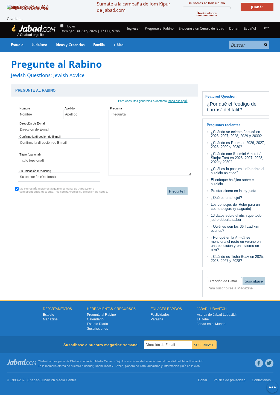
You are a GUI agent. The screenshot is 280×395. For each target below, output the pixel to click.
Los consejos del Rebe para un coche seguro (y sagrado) (235, 206)
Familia (99, 45)
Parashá (157, 319)
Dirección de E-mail (32, 123)
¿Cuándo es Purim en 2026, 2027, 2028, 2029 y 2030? (238, 145)
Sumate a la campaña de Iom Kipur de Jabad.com (133, 7)
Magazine (50, 319)
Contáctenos (261, 380)
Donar (234, 28)
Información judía (175, 366)
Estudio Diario (97, 324)
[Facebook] (259, 363)
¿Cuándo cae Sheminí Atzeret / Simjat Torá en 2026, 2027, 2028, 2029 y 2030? (237, 158)
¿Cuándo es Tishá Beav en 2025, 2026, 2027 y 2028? (237, 259)
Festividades (160, 315)
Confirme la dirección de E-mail (39, 136)
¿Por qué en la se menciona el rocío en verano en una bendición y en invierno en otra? (236, 243)
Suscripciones (97, 329)
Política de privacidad (230, 380)
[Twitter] (269, 363)
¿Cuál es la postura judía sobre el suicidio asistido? (237, 171)
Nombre (24, 108)
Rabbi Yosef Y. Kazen (109, 366)
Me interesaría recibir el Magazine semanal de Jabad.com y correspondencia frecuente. (63, 190)
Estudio (17, 45)
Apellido (70, 108)
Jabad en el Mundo (211, 324)
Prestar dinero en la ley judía (233, 191)
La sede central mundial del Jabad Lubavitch (173, 361)
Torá (143, 366)
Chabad (75, 361)
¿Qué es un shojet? (226, 198)
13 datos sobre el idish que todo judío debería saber (236, 217)
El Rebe (203, 319)
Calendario (95, 319)
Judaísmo (39, 45)
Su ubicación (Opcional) (35, 171)
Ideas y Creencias (70, 45)
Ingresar (133, 28)
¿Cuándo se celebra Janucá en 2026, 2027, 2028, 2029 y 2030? (236, 134)
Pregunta (116, 108)
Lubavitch (87, 361)
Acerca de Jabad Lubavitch (217, 315)
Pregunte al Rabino (159, 28)
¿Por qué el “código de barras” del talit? (231, 106)
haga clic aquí (178, 101)
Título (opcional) (30, 154)
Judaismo (153, 366)
